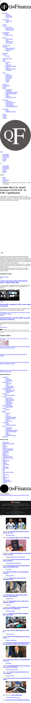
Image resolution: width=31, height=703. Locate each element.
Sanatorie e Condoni (7, 456)
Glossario (5, 84)
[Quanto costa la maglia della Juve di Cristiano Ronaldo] (17, 634)
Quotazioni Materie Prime (12, 106)
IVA (4, 459)
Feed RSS (22, 495)
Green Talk (8, 65)
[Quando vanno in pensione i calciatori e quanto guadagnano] (17, 557)
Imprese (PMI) (9, 17)
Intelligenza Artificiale (11, 111)
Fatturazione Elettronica (11, 93)
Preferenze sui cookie (26, 508)
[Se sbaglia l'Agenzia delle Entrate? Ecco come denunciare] (17, 669)
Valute (7, 81)
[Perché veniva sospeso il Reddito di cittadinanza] (17, 697)
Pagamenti (5, 446)
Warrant (7, 80)
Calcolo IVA (9, 101)
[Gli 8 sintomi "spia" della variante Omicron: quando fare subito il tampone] (17, 587)
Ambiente (8, 62)
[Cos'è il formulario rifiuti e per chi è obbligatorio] (17, 535)
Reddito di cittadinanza (8, 448)
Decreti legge (6, 442)
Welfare (4, 454)
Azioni (7, 74)
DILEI (14, 505)
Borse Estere (9, 76)
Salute (4, 114)
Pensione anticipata (10, 395)
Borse (4, 72)
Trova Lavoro (9, 27)
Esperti (4, 116)
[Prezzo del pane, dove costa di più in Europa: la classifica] (17, 675)
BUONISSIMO (27, 505)
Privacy (13, 508)
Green (4, 61)
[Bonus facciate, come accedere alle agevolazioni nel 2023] (17, 575)
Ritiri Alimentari (9, 49)
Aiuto (15, 509)
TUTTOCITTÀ (10, 505)
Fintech (7, 110)
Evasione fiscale (9, 386)
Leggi (7, 22)
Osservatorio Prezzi (7, 58)
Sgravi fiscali (6, 452)
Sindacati (5, 463)
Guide (4, 88)
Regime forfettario (10, 387)
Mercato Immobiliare (7, 405)
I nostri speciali (6, 85)
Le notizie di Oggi (7, 481)
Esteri (4, 59)
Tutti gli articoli (3, 327)
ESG (7, 63)
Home (4, 177)
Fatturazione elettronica (8, 472)
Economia (5, 13)
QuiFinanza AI (6, 32)
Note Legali (8, 508)
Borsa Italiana (9, 75)
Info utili (5, 46)
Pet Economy (9, 43)
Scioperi (8, 50)
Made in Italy (6, 455)
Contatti (4, 118)
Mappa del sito (16, 495)
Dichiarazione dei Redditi (11, 92)
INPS (4, 445)
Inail (4, 476)
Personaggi (5, 53)
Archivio (27, 495)
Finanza (7, 14)
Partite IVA (8, 404)
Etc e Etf (5, 181)
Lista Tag (5, 482)
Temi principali (6, 480)
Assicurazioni (9, 89)
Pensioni (5, 24)
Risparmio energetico (10, 68)
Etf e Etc (8, 79)
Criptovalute (8, 90)
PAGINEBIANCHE (4, 505)
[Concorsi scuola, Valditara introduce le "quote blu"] (17, 623)
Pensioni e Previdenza (11, 97)
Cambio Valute (9, 103)
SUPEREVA (16, 506)
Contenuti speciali (4, 495)
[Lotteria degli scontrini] (17, 687)
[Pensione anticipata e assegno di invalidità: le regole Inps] (17, 569)
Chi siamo (3, 508)
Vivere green (9, 70)
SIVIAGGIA (17, 505)
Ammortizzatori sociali (8, 458)
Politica (4, 54)
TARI (4, 478)
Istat (4, 469)
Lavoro (4, 26)
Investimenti (8, 15)
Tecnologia (5, 109)
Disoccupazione (9, 403)
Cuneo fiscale (6, 474)
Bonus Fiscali (9, 20)
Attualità (5, 115)
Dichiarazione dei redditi (8, 443)
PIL (4, 470)
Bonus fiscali (9, 383)
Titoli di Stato (9, 78)
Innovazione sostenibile (11, 66)
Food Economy (9, 39)
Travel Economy (9, 41)
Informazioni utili (7, 388)
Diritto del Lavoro (10, 30)
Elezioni (8, 55)
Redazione (5, 436)
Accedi (2, 174)
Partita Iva (8, 96)
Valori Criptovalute (10, 105)
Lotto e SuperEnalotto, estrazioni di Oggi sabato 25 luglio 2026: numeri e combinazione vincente (14, 363)
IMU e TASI (6, 468)
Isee (4, 473)
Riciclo (7, 67)
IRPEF (4, 461)
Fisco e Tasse (6, 19)
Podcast (4, 87)
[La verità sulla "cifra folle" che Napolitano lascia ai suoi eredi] (17, 652)
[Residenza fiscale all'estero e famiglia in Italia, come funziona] (17, 611)
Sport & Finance (6, 45)
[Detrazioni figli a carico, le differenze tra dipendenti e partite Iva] (17, 598)
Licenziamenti (6, 460)
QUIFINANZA (22, 505)
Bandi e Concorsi (10, 28)
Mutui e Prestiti (9, 35)
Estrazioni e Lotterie (10, 48)
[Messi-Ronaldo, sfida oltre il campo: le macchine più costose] (17, 524)
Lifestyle (5, 37)
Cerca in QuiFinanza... (5, 493)
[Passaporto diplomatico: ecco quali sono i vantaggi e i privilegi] (17, 545)
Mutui (7, 94)
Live (1, 278)
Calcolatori (5, 100)
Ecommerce (5, 451)
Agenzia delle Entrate (8, 450)
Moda (7, 40)
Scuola (4, 447)
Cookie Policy (18, 508)
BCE (4, 465)
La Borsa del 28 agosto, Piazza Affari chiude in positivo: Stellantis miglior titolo (14, 281)
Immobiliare (5, 33)
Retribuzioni (8, 401)
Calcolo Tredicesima (10, 102)
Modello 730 (6, 477)
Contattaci (10, 495)
